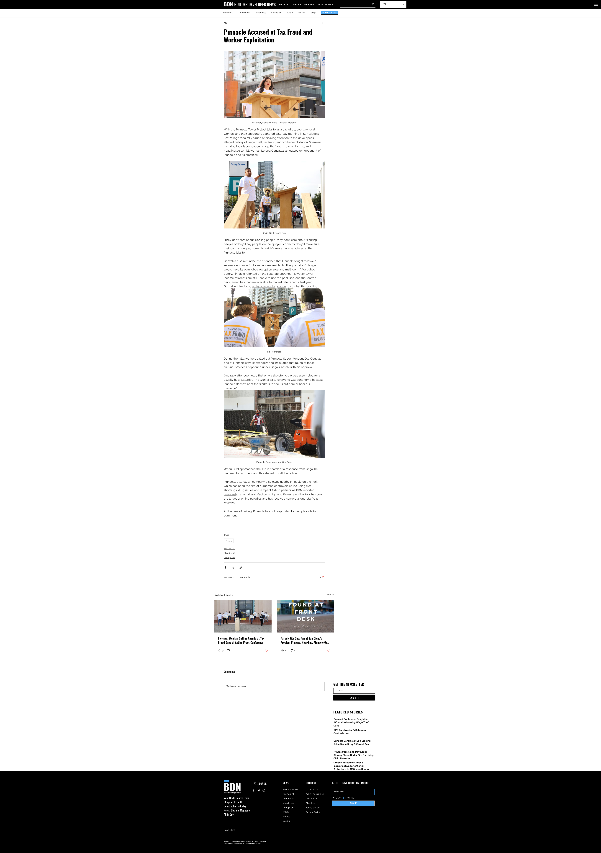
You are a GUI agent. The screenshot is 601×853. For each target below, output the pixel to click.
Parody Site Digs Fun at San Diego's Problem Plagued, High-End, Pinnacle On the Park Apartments (304, 640)
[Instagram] (263, 790)
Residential (229, 548)
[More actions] (323, 23)
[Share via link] (240, 567)
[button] (596, 4)
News (229, 540)
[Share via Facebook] (225, 567)
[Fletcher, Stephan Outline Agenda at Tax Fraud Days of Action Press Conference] (243, 616)
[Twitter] (258, 790)
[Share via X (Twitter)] (232, 567)
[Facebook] (253, 790)
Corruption (229, 557)
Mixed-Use (229, 553)
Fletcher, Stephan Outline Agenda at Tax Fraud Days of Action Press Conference (241, 640)
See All (330, 594)
